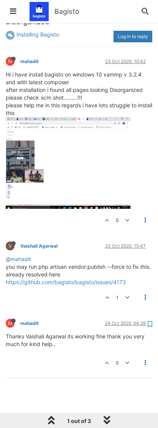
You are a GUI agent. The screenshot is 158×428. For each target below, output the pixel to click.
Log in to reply (133, 36)
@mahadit (18, 259)
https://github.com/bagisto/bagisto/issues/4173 (66, 282)
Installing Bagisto (37, 34)
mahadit (29, 61)
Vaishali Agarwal (39, 246)
